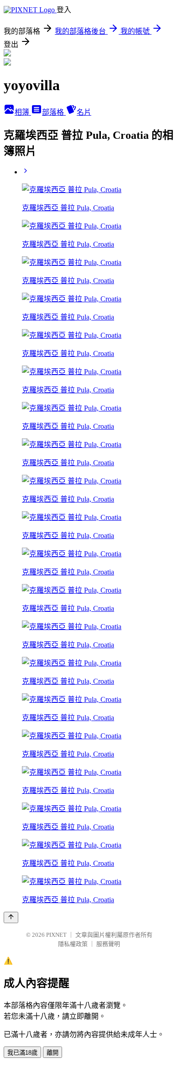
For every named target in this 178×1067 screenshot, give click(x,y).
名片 (84, 112)
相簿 (23, 112)
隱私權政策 (73, 943)
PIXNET (56, 934)
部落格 (54, 112)
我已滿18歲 (22, 1052)
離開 (52, 1052)
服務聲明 (108, 943)
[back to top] (11, 917)
